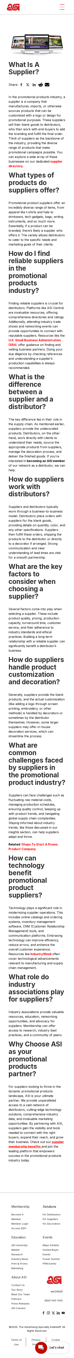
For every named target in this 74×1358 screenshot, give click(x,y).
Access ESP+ (19, 1228)
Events (47, 1237)
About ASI (19, 1277)
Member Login (19, 1223)
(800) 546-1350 (53, 1300)
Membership (20, 1206)
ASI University (19, 1245)
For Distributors (52, 1214)
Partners (16, 1298)
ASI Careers (18, 1308)
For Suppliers (50, 1219)
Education (18, 1237)
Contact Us (18, 1285)
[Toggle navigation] (62, 7)
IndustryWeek (41, 954)
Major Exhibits (51, 1245)
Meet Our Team (20, 1294)
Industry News (19, 1258)
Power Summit (51, 1258)
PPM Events (49, 1263)
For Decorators (51, 1223)
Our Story (17, 1289)
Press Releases (20, 1303)
